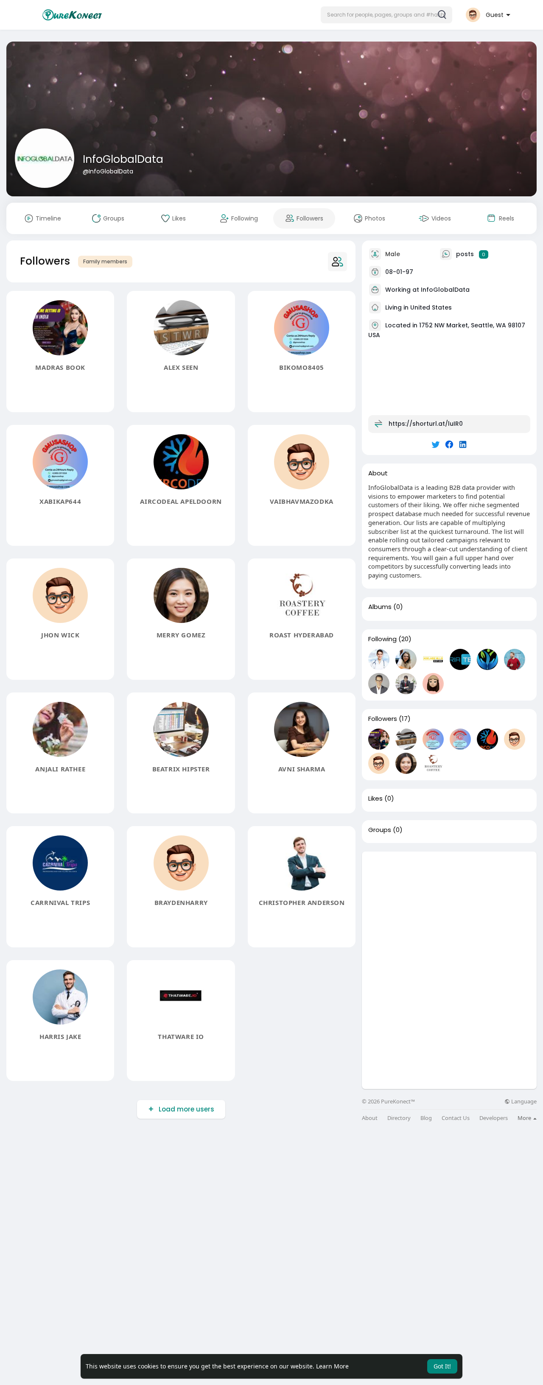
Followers (382, 718)
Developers (493, 1118)
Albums (380, 606)
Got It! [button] (442, 1366)
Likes (375, 798)
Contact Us (456, 1118)
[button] (386, 14)
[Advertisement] (449, 911)
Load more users (186, 1109)
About (370, 1118)
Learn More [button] (332, 1366)
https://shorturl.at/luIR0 (426, 423)
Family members (105, 261)
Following (382, 639)
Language (523, 1101)
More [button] (525, 1118)
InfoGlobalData (123, 159)
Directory (399, 1118)
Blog (426, 1118)
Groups (379, 830)
